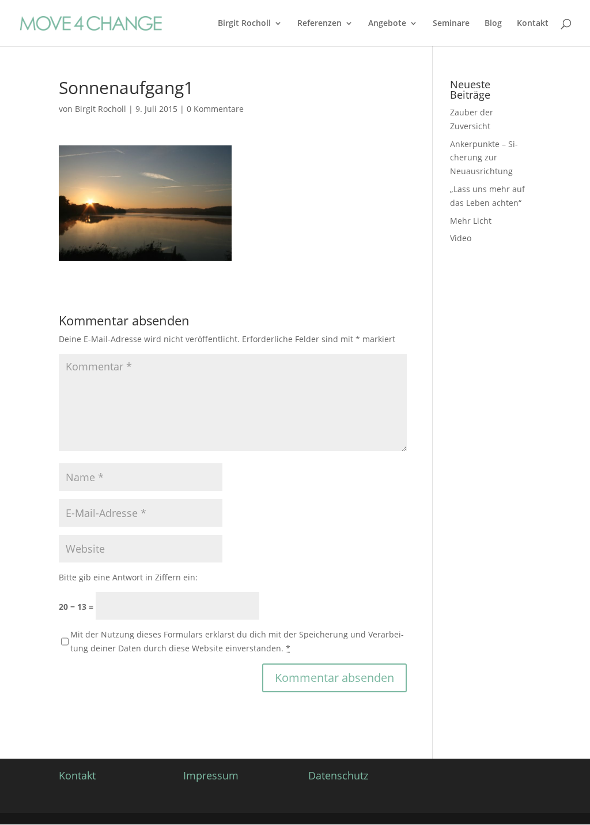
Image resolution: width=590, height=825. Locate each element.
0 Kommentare (215, 108)
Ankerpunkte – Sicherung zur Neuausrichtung (484, 157)
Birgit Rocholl (244, 23)
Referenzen (319, 23)
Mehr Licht (470, 220)
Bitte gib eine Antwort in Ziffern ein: (128, 577)
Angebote (387, 23)
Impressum (211, 775)
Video (460, 237)
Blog (493, 23)
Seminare (451, 23)
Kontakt (533, 23)
